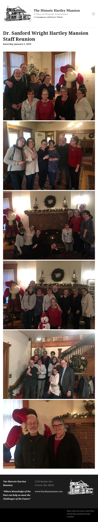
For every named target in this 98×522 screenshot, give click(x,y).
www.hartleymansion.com (49, 491)
